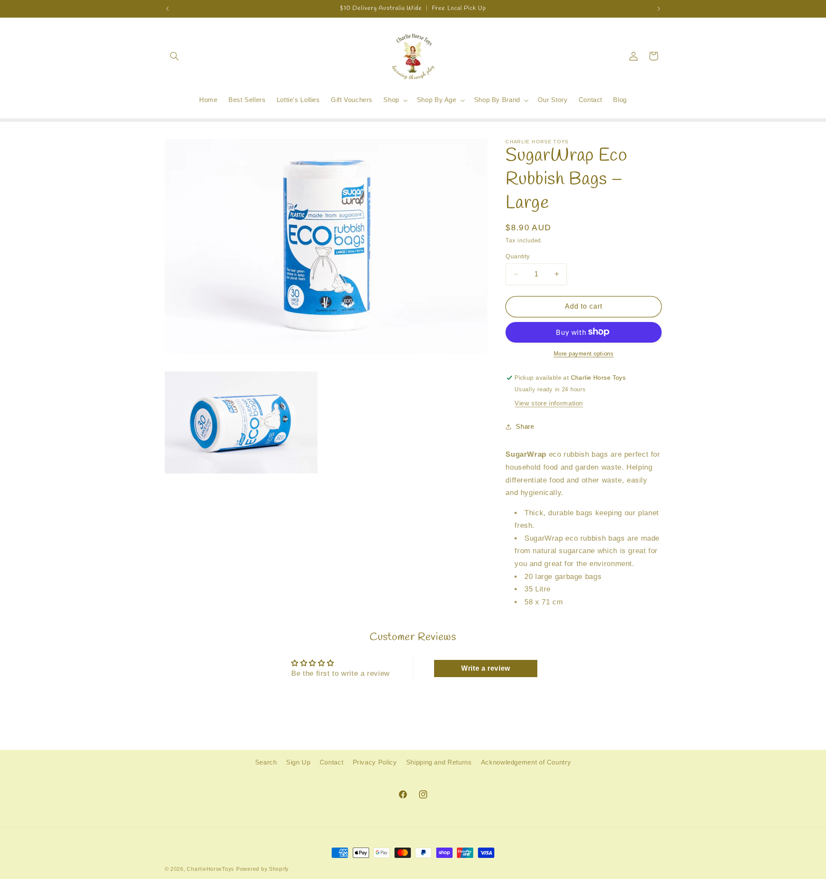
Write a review (485, 668)
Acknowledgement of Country (526, 762)
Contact (331, 762)
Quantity (517, 256)
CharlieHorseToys (210, 869)
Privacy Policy (375, 762)
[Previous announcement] (167, 8)
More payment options (584, 353)
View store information (549, 402)
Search (266, 762)
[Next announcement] (658, 8)
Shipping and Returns (439, 762)
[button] (175, 56)
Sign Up (298, 762)
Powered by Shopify (262, 869)
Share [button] (525, 426)
